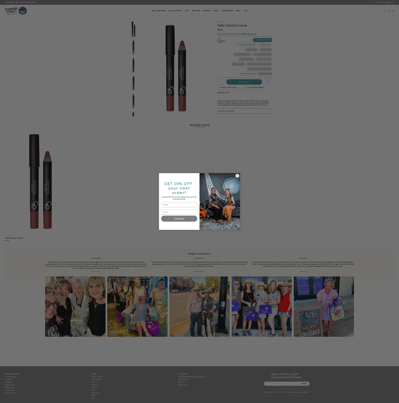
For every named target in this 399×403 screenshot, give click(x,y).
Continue (179, 218)
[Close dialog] (237, 176)
